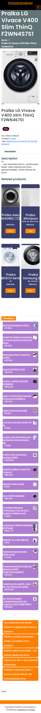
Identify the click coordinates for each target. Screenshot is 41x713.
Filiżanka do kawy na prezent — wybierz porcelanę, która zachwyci (20, 641)
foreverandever (20, 3)
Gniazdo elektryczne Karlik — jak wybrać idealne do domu (20, 652)
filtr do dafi (32, 141)
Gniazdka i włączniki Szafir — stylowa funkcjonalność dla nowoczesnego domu (18, 674)
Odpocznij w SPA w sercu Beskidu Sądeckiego (21, 662)
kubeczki (5, 144)
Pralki (13, 138)
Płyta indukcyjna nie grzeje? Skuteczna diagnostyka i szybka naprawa (20, 627)
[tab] (10, 151)
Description (10, 151)
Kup (6, 129)
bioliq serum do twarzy (16, 141)
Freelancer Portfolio (26, 709)
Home (4, 40)
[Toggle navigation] (38, 7)
